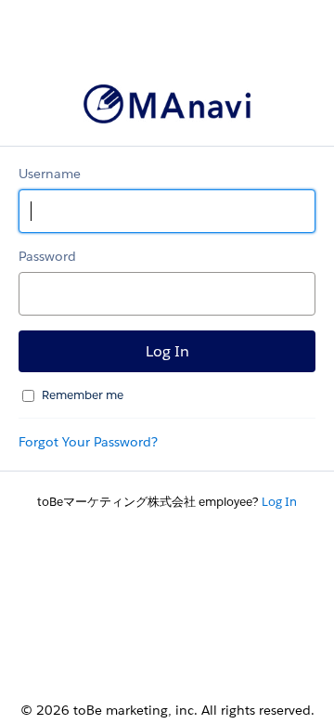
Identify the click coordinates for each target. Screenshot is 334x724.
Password (47, 256)
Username (50, 173)
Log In (279, 502)
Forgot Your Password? (88, 441)
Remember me (82, 395)
